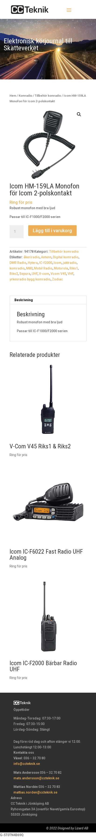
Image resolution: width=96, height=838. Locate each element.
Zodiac (57, 279)
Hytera (33, 263)
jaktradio (70, 263)
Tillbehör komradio (48, 95)
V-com (44, 274)
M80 (29, 268)
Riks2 (14, 274)
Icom (58, 263)
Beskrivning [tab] (23, 300)
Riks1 (73, 268)
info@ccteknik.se (27, 764)
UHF (35, 274)
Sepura (24, 274)
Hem (13, 95)
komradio (17, 268)
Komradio (25, 95)
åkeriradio (32, 257)
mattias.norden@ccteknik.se (35, 792)
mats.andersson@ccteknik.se (36, 778)
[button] (79, 114)
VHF (70, 274)
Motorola (61, 268)
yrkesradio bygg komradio (30, 279)
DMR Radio (18, 263)
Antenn (46, 257)
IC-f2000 (45, 263)
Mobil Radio (43, 268)
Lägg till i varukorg (52, 230)
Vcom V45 (58, 274)
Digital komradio (66, 257)
